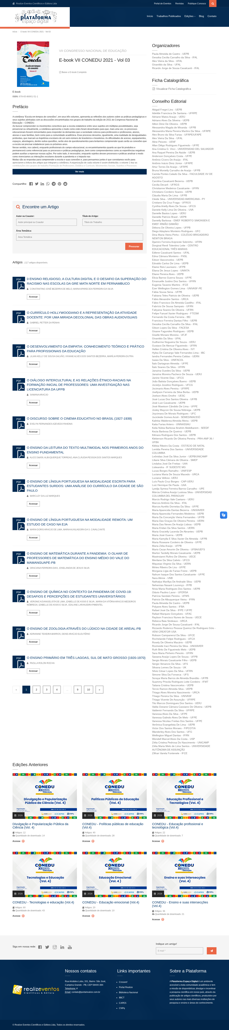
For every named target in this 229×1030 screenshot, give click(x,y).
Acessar (33, 297)
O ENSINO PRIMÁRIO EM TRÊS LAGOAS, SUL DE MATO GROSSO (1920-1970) (86, 658)
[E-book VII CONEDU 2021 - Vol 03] (31, 182)
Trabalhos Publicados (169, 16)
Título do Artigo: (90, 216)
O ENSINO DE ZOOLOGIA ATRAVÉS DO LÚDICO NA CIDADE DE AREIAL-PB (84, 628)
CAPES (122, 1003)
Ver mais (79, 171)
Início (150, 16)
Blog (201, 16)
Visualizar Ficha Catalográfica (173, 88)
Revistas (179, 3)
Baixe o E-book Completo (74, 72)
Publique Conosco (197, 3)
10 (88, 689)
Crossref (123, 982)
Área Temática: (24, 231)
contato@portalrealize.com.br (86, 992)
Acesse (17, 841)
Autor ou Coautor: (25, 216)
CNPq (122, 1008)
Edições (188, 16)
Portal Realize (126, 987)
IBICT (121, 997)
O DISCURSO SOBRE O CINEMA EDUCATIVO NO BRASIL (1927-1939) (79, 418)
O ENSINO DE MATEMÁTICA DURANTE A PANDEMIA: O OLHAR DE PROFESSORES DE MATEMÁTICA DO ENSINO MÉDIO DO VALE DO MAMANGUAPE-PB (78, 558)
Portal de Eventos (162, 3)
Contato (212, 16)
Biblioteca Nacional (128, 992)
